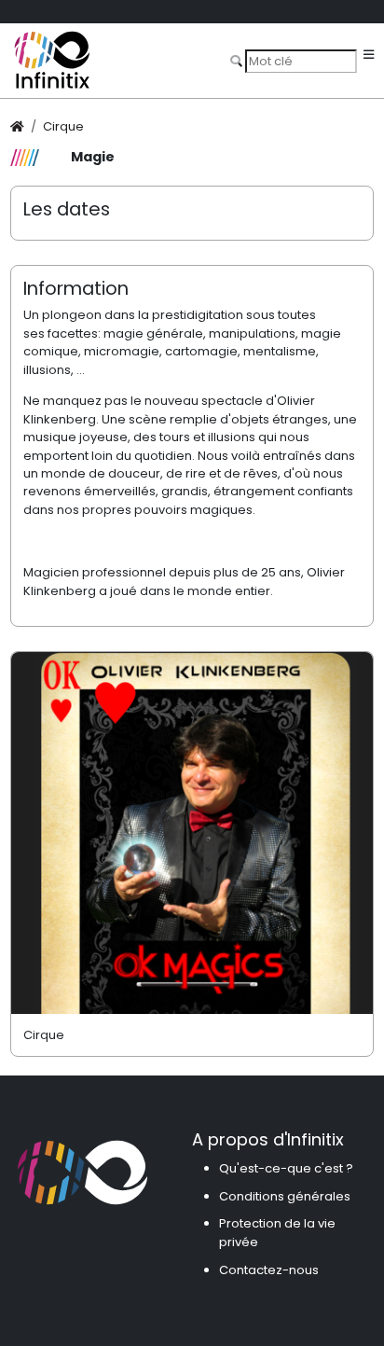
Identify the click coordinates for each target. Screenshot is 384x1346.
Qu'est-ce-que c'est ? (286, 1168)
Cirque (63, 126)
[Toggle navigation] (368, 55)
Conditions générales (284, 1196)
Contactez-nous (269, 1270)
